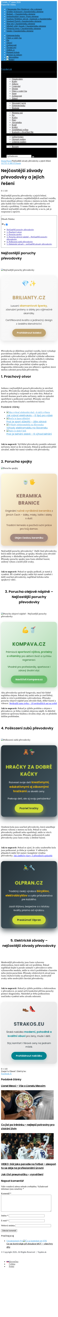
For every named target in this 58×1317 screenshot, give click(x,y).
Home (3, 161)
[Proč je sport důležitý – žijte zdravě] (18, 418)
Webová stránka (8, 1225)
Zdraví (9, 43)
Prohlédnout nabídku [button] (29, 1055)
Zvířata (9, 110)
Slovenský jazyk (19, 103)
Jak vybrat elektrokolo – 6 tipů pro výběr (29, 415)
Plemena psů (17, 113)
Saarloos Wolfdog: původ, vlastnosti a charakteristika (29, 19)
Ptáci (14, 120)
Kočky (15, 117)
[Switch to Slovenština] (12, 57)
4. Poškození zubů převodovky (20, 241)
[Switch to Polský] (10, 59)
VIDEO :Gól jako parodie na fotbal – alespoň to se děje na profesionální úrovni (28, 1166)
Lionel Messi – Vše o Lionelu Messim (23, 1086)
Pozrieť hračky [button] (29, 808)
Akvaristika (17, 122)
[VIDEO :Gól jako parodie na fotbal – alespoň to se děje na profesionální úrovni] (27, 1158)
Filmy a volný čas (14, 38)
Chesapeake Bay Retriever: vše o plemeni (24, 9)
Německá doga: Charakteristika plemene (23, 28)
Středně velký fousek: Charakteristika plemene (26, 26)
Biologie (15, 108)
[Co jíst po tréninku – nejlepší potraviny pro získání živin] (27, 1119)
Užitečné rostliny (19, 142)
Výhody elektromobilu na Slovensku (27, 427)
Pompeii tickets (12, 52)
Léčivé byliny (18, 137)
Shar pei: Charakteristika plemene (20, 24)
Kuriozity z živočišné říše (22, 132)
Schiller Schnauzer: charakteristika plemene (24, 11)
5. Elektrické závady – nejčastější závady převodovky (29, 244)
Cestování (16, 86)
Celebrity (10, 149)
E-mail (4, 1220)
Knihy (14, 81)
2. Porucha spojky (14, 234)
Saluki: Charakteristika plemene (19, 31)
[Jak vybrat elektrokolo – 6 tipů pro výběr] (28, 412)
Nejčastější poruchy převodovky (20, 229)
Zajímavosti (11, 45)
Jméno (4, 1215)
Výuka (9, 101)
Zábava (15, 84)
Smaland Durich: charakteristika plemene (23, 21)
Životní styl (11, 47)
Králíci (15, 127)
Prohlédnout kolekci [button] (29, 332)
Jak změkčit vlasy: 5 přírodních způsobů (33, 855)
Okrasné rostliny (19, 139)
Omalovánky (17, 79)
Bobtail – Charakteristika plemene (20, 14)
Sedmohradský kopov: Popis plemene (22, 16)
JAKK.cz (10, 50)
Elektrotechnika (13, 35)
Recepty (9, 144)
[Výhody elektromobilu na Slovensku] (25, 424)
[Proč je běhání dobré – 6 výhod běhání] (16, 431)
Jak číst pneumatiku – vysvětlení (22, 1174)
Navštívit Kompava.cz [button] (29, 679)
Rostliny (10, 134)
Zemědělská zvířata (20, 130)
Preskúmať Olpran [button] (29, 920)
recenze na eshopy (14, 55)
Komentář (6, 1193)
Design (15, 89)
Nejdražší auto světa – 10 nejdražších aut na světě (33, 703)
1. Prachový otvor (14, 232)
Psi (7, 40)
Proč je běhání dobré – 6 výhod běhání (29, 434)
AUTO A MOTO (8, 163)
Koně (14, 125)
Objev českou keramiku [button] (29, 537)
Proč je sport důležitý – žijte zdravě (26, 421)
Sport (14, 93)
